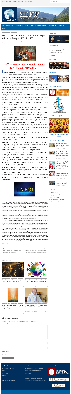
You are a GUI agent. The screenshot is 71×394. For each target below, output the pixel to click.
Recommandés (20, 278)
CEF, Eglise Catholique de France (58, 195)
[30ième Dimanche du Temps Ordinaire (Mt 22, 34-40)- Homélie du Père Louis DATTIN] (36, 263)
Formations (52, 55)
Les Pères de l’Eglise (41, 25)
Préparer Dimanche (14, 32)
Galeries (4, 28)
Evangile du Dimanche (7, 25)
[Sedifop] (35, 14)
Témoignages (61, 25)
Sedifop (4, 43)
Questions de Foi (52, 25)
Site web (3, 346)
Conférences (4, 4)
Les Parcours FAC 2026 (55, 52)
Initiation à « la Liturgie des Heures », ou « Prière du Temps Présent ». (62, 145)
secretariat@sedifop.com (10, 380)
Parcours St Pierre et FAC (18, 1)
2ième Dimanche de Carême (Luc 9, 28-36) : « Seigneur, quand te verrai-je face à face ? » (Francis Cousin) (13, 307)
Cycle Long (8, 1)
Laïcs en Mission (28, 1)
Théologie (32, 25)
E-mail (27, 340)
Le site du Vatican (54, 192)
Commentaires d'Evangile (6, 32)
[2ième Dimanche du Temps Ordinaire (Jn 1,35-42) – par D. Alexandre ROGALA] (13, 263)
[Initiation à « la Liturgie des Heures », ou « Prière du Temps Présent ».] (52, 143)
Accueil (3, 1)
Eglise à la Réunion (54, 197)
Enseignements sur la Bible (21, 25)
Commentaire (5, 323)
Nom (3, 340)
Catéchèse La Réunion (55, 202)
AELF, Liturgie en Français (56, 199)
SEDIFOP (4, 370)
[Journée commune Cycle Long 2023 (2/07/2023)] (52, 182)
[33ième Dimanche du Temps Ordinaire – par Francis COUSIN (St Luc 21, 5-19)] (36, 288)
